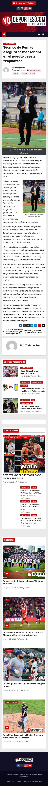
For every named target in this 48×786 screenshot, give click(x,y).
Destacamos (25, 382)
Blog (13, 781)
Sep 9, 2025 (25, 376)
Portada (24, 385)
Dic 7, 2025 (10, 482)
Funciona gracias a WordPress (17, 774)
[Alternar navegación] (39, 34)
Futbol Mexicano (9, 44)
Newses (37, 774)
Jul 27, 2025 (28, 509)
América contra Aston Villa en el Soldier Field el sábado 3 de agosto (32, 391)
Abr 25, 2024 (25, 394)
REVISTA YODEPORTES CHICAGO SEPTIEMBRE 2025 (30, 492)
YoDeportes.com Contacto (32, 781)
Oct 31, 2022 (25, 411)
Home (8, 781)
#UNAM (32, 74)
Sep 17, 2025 (28, 495)
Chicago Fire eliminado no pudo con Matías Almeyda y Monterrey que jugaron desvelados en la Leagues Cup (24, 635)
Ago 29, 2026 (11, 588)
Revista (26, 438)
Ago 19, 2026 (10, 741)
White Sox (8, 651)
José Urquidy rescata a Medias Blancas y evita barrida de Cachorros (23, 736)
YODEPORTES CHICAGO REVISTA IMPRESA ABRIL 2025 (31, 520)
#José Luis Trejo (35, 70)
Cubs (7, 548)
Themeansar (23, 777)
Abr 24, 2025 (28, 523)
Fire (33, 400)
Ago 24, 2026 (11, 690)
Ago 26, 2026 (11, 639)
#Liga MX (15, 74)
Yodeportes (20, 68)
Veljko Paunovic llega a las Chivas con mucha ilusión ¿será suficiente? (32, 408)
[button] (43, 34)
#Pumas (24, 74)
